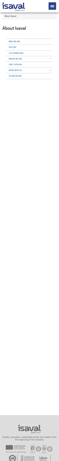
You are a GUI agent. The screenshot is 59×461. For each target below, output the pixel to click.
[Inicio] (13, 6)
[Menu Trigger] (52, 6)
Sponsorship (15, 76)
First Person (15, 64)
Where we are (15, 58)
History (12, 47)
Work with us (15, 70)
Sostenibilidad (16, 53)
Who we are (14, 41)
